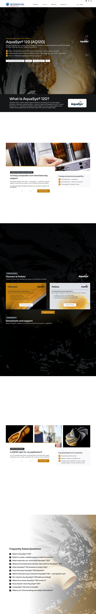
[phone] (91, 0)
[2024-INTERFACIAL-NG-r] (15, 3)
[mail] (88, 0)
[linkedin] (86, 0)
